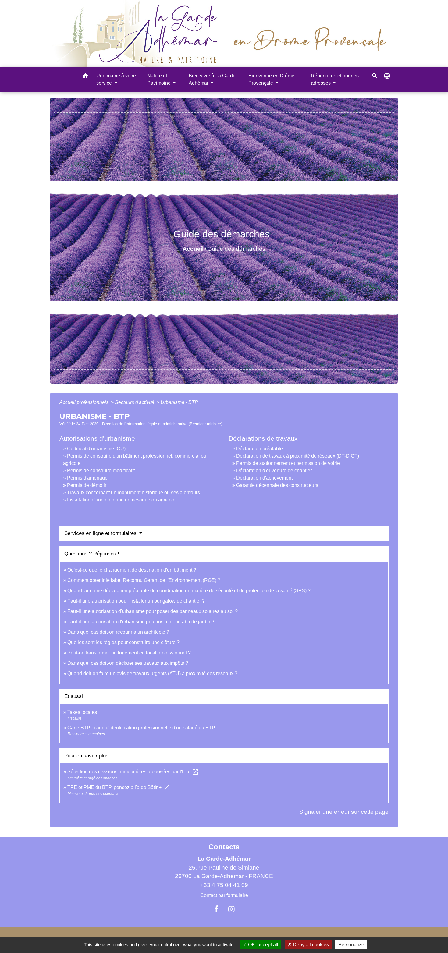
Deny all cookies (310, 944)
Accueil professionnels (84, 402)
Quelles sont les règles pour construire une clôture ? (123, 642)
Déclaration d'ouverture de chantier (274, 470)
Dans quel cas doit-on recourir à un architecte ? (118, 632)
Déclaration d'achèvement (264, 477)
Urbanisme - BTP (179, 402)
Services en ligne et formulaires (101, 533)
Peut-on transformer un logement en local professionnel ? (129, 652)
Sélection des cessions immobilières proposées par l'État (133, 771)
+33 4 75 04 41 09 (224, 885)
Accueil (193, 249)
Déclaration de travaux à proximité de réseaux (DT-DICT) (297, 456)
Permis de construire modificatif (101, 470)
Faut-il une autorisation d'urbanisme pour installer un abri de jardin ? (140, 621)
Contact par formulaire (224, 895)
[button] (85, 77)
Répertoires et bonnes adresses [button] (335, 79)
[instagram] (232, 909)
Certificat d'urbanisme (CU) (96, 448)
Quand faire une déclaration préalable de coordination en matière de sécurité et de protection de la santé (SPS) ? (189, 590)
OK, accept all (262, 944)
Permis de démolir (86, 485)
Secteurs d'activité (135, 402)
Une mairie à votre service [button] (116, 79)
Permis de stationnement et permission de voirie (288, 463)
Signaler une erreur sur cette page (344, 812)
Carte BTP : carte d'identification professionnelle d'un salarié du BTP (141, 727)
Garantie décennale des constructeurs (277, 485)
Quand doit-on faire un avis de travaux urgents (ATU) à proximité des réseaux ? (152, 673)
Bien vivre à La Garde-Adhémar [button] (213, 79)
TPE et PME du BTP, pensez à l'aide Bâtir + (118, 787)
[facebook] (216, 909)
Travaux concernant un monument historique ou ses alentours (133, 492)
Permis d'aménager (88, 477)
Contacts (224, 847)
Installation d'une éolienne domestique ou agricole (121, 499)
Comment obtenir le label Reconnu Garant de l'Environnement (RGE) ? (143, 580)
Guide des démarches (236, 249)
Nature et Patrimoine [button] (159, 79)
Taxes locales (82, 712)
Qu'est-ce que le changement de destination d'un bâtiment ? (131, 569)
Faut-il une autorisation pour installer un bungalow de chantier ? (136, 601)
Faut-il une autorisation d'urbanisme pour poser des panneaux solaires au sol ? (152, 611)
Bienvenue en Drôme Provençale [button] (271, 79)
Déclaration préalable (259, 448)
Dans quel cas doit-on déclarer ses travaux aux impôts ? (127, 663)
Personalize (351, 944)
